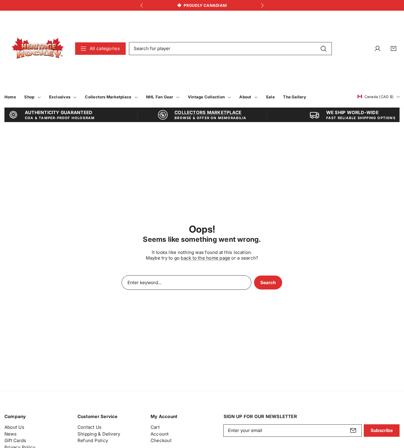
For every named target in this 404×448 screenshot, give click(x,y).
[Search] (323, 48)
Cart (155, 427)
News (10, 434)
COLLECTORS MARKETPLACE (207, 112)
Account (160, 434)
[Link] (37, 48)
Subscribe (382, 430)
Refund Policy (92, 441)
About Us (14, 427)
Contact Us (89, 427)
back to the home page (205, 258)
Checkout (161, 441)
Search (268, 282)
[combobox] (230, 48)
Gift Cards (15, 441)
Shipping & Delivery (98, 434)
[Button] (141, 5)
